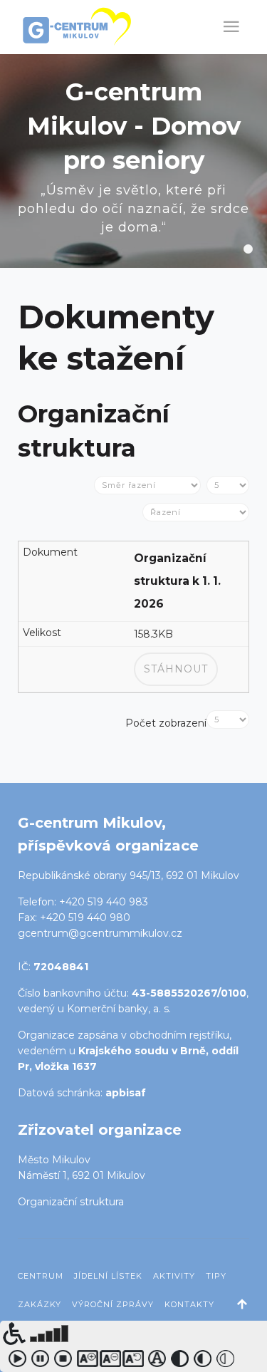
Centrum (40, 1276)
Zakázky (39, 1304)
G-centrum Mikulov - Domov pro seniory (248, 249)
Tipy (216, 1276)
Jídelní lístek (108, 1276)
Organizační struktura (71, 1201)
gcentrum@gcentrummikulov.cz (100, 933)
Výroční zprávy (113, 1304)
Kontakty (189, 1304)
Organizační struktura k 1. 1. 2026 (177, 580)
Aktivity (174, 1276)
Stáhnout (176, 668)
